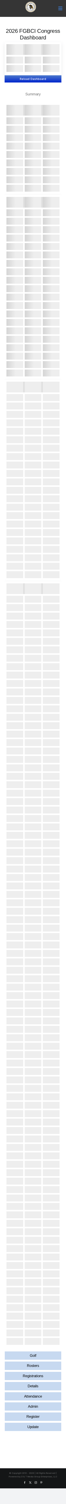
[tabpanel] (33, 725)
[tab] (33, 94)
